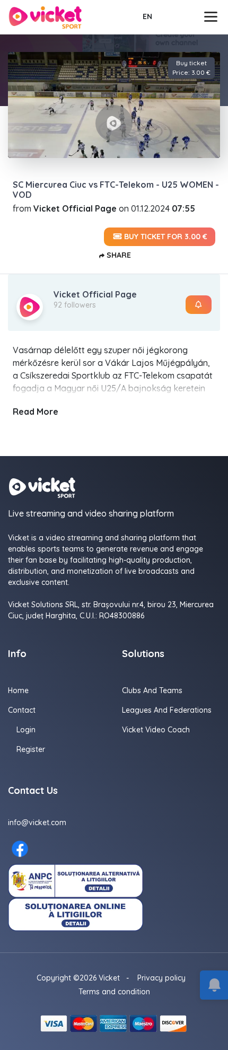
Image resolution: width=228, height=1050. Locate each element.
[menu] (212, 17)
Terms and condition (114, 991)
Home (18, 690)
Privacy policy (161, 978)
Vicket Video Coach (156, 729)
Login (26, 729)
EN (147, 16)
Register (30, 749)
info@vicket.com (37, 822)
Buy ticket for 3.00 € (164, 236)
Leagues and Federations (167, 710)
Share (117, 255)
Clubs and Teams (152, 690)
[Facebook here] (20, 848)
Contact (22, 710)
